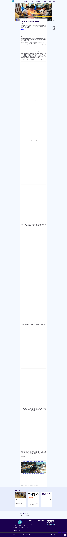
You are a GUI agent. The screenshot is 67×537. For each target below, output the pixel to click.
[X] (53, 534)
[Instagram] (54, 534)
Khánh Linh (31, 504)
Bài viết (39, 523)
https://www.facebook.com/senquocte (29, 483)
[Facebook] (51, 534)
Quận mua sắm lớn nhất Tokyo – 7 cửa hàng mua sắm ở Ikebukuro (53, 25)
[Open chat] (65, 535)
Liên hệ (54, 1)
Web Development (31, 523)
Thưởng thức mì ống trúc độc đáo (34, 485)
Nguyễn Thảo (23, 23)
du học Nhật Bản (27, 485)
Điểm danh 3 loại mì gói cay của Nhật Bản (48, 24)
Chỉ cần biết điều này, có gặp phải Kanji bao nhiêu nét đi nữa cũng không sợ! (33, 502)
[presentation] (20, 495)
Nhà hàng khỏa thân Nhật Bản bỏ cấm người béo (29, 31)
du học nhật (22, 485)
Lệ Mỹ (17, 503)
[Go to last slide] (16, 499)
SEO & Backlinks (31, 524)
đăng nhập (24, 515)
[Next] (50, 499)
